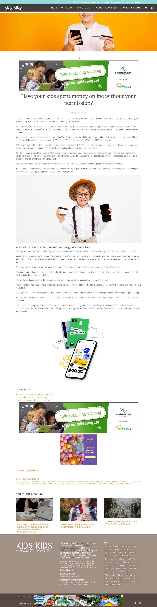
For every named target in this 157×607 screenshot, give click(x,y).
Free (134, 559)
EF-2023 (108, 556)
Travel (113, 585)
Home (54, 8)
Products (119, 575)
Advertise (95, 2)
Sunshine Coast (82, 557)
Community (126, 549)
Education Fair (139, 8)
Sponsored (135, 578)
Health (116, 562)
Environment (109, 559)
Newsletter (85, 2)
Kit (61, 126)
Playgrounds (115, 572)
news (89, 552)
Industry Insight (110, 565)
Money (34, 471)
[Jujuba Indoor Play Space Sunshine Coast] (78, 464)
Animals (115, 546)
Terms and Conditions (23, 597)
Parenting (82, 112)
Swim (124, 581)
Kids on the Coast (68, 543)
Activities (108, 546)
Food (129, 559)
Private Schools (109, 575)
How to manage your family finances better (34, 400)
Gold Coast (65, 557)
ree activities (80, 550)
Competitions (127, 2)
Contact (138, 2)
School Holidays (130, 575)
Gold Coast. (83, 547)
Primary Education (127, 572)
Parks (107, 572)
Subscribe (105, 2)
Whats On (66, 8)
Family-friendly (120, 559)
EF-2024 (115, 556)
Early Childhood (110, 552)
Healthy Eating (125, 562)
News (99, 8)
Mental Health (109, 569)
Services (118, 578)
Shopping (127, 578)
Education (111, 8)
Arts (122, 546)
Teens (107, 585)
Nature (125, 569)
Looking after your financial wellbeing (31, 397)
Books (134, 546)
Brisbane (79, 545)
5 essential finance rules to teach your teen (34, 394)
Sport (106, 581)
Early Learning (122, 552)
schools (71, 555)
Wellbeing (120, 585)
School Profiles (109, 578)
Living (124, 8)
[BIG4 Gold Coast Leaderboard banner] (78, 605)
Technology (132, 581)
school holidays (79, 552)
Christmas (116, 549)
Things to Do (82, 8)
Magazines (115, 2)
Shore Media (26, 603)
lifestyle (63, 555)
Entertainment (125, 556)
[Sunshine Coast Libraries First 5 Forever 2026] (78, 90)
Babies (128, 546)
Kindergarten (122, 565)
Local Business (133, 565)
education (81, 555)
